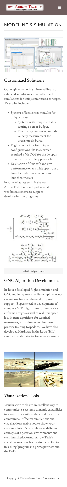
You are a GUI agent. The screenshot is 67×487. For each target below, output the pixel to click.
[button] (59, 7)
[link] (24, 7)
